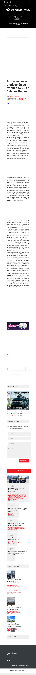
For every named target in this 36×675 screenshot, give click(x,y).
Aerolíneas (10, 493)
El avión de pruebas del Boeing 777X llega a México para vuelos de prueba (14, 607)
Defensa (8, 415)
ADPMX (8, 660)
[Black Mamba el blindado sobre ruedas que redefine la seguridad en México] (19, 400)
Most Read (21, 471)
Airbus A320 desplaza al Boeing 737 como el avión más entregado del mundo (14, 624)
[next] (27, 408)
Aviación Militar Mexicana (17, 495)
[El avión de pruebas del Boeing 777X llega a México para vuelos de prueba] (11, 601)
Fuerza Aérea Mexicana (13, 590)
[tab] (21, 471)
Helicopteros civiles (12, 498)
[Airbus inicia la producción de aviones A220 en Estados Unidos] (18, 110)
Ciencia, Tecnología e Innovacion (17, 496)
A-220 (12, 369)
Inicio (8, 653)
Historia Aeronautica (19, 542)
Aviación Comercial (15, 96)
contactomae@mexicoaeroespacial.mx (20, 665)
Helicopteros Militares (11, 592)
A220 (17, 369)
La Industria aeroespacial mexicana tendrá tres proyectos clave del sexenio (17, 510)
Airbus (22, 369)
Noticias (12, 415)
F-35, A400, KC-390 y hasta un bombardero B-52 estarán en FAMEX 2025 (16, 490)
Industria (14, 499)
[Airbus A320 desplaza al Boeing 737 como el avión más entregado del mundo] (11, 619)
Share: (9, 355)
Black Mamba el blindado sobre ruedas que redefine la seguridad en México (17, 6)
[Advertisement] (18, 59)
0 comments (20, 99)
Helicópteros (18, 497)
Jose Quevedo (23, 98)
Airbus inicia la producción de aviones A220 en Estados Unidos (18, 86)
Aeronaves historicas (18, 493)
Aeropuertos (14, 611)
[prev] (8, 408)
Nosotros (9, 655)
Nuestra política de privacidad (18, 670)
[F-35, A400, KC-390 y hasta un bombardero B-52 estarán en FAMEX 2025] (18, 479)
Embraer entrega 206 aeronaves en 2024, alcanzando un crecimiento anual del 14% (17, 553)
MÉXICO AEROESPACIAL (18, 10)
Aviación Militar (11, 557)
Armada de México (16, 586)
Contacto (14, 653)
